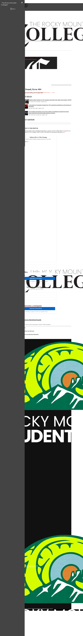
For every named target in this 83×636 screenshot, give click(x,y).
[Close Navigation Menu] (22, 2)
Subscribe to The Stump (36, 278)
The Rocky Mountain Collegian (8, 4)
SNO (48, 608)
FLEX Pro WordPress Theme (38, 608)
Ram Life (14, 8)
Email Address (25, 141)
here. (64, 132)
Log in (51, 608)
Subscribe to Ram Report (35, 308)
